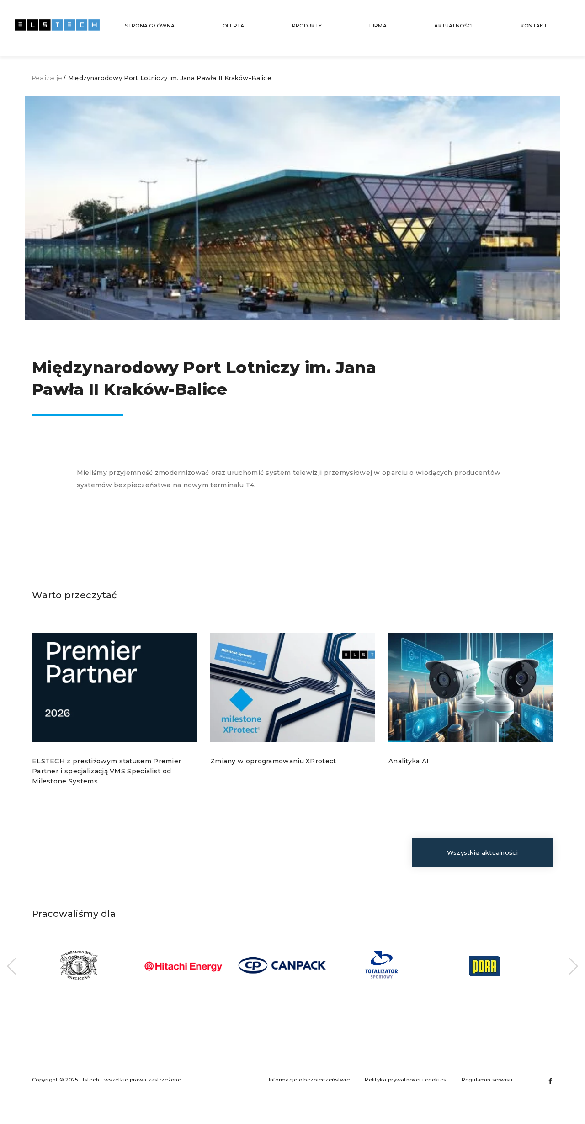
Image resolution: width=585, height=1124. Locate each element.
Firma (378, 25)
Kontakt (534, 25)
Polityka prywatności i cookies (405, 1079)
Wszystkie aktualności (482, 852)
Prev (11, 966)
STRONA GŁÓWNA (150, 25)
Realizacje (47, 77)
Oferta (234, 25)
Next (573, 966)
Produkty (307, 25)
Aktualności (453, 25)
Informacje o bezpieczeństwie (309, 1079)
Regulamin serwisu (487, 1079)
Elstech (57, 29)
